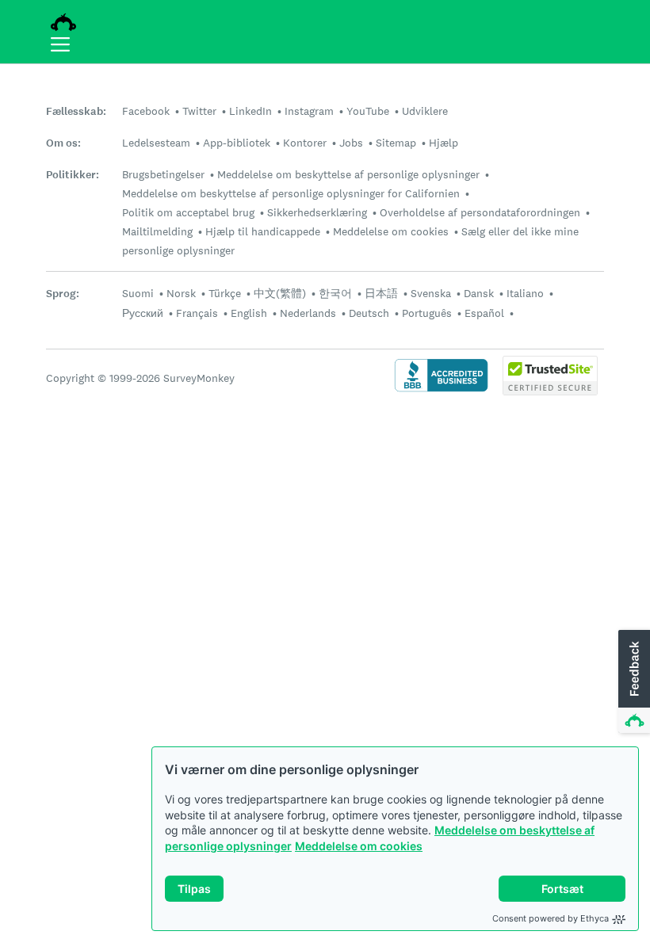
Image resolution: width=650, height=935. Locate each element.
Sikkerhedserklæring (317, 212)
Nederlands (308, 313)
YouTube (367, 111)
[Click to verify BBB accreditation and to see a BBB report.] (441, 390)
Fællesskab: (76, 111)
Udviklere (425, 111)
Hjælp (443, 142)
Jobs (351, 142)
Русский (142, 313)
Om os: (63, 143)
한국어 (335, 293)
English (249, 313)
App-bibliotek (236, 142)
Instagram (309, 111)
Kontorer (305, 142)
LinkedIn (250, 111)
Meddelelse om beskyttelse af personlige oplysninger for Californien (291, 193)
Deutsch (369, 313)
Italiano (525, 293)
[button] (632, 682)
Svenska (431, 293)
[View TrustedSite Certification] (550, 391)
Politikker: (72, 174)
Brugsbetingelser (163, 174)
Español (484, 313)
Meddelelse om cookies (358, 846)
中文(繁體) (280, 293)
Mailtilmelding (157, 231)
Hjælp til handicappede (262, 231)
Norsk (181, 293)
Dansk (479, 293)
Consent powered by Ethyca (550, 918)
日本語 (381, 293)
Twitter (199, 111)
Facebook (146, 111)
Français (197, 313)
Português (427, 313)
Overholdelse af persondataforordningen (480, 212)
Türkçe (224, 293)
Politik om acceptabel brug (188, 212)
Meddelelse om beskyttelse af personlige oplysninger (348, 174)
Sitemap (396, 142)
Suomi (138, 293)
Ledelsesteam (156, 142)
